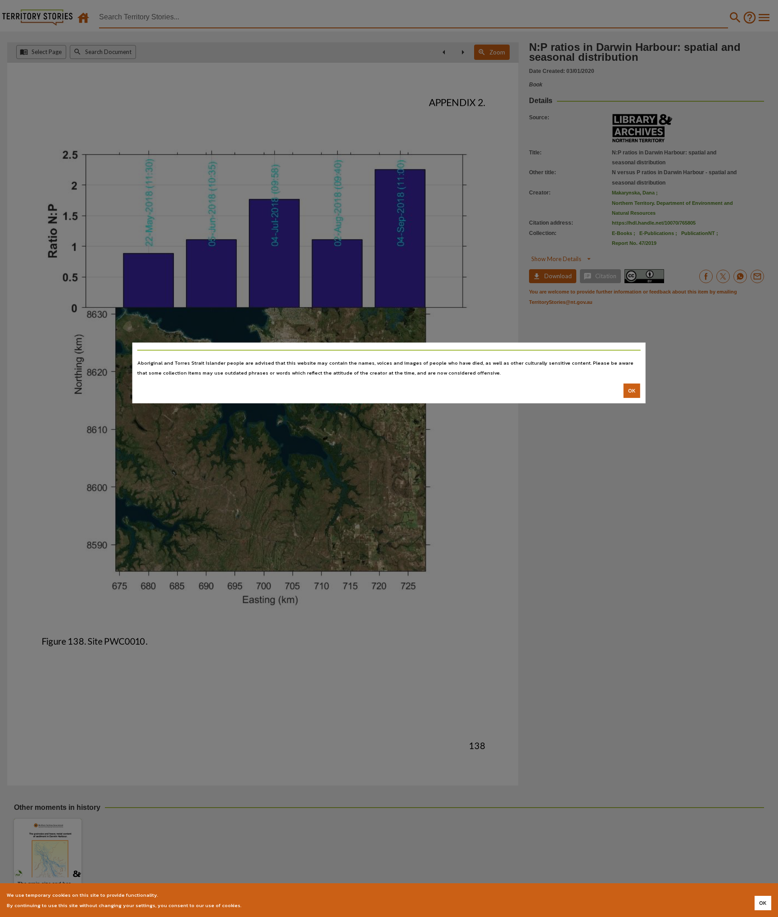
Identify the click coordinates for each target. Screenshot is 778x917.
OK (632, 391)
